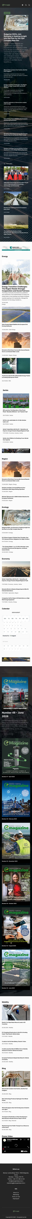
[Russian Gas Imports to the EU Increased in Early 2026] (16, 198)
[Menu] (29, 5)
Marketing (16, 1194)
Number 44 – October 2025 (9, 903)
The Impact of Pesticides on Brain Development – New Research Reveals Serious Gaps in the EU (16, 232)
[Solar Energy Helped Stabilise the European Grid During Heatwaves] (16, 314)
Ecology (7, 13)
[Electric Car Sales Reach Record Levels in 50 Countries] (16, 1012)
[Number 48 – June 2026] (15, 694)
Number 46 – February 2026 (9, 819)
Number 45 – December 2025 (9, 861)
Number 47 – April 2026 (8, 776)
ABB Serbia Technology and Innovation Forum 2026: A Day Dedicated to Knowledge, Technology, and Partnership (16, 184)
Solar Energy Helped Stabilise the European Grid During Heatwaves (15, 119)
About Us (16, 1192)
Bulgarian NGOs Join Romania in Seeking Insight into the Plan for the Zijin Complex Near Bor (15, 37)
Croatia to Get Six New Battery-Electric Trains (14, 1041)
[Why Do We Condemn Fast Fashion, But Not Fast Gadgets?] (16, 1079)
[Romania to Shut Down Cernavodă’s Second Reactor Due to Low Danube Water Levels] (16, 340)
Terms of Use (16, 1196)
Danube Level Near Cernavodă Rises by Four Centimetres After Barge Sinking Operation (16, 149)
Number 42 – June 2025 (8, 988)
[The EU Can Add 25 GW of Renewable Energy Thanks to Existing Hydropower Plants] (16, 366)
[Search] (26, 5)
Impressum (16, 1198)
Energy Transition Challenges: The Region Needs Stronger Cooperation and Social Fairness (15, 86)
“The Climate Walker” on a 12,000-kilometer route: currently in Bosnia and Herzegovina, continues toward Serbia (15, 548)
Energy (4, 304)
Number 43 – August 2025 (9, 945)
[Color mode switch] (22, 5)
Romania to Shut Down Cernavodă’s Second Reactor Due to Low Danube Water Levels (15, 134)
